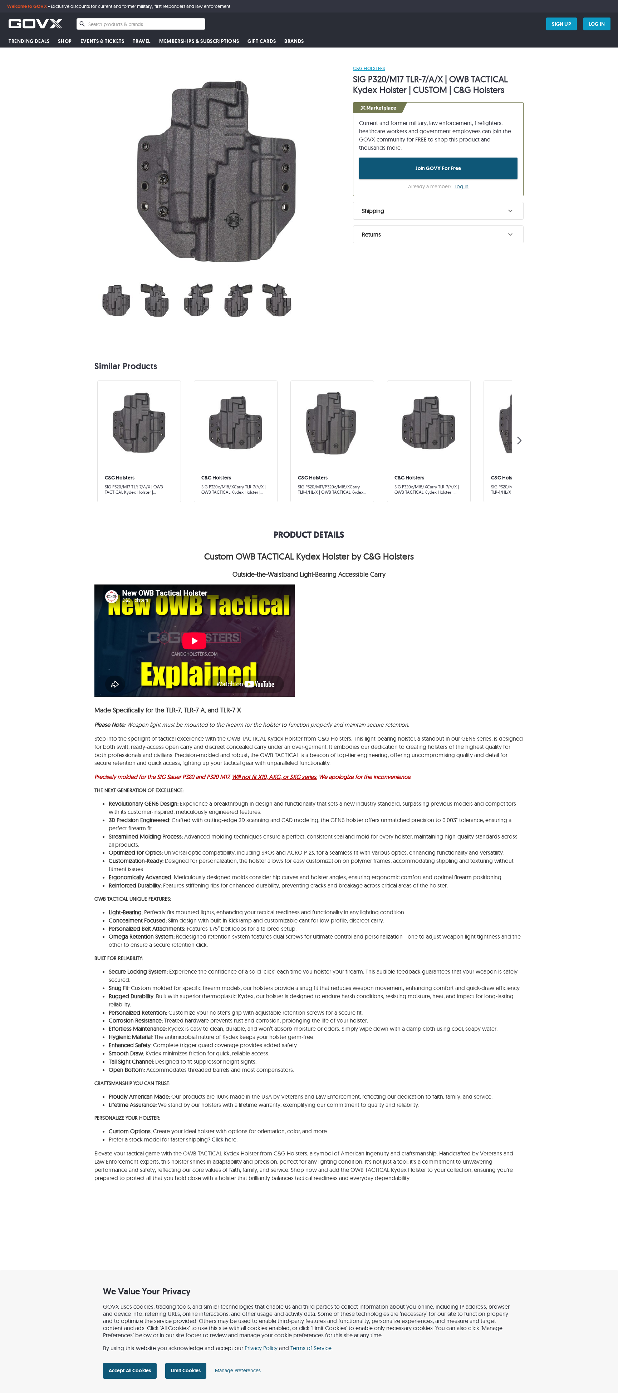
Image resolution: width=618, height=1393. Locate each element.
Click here (224, 1139)
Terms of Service (311, 1348)
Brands (294, 41)
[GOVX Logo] (35, 23)
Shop (65, 41)
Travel (142, 41)
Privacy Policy (261, 1348)
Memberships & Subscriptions (199, 41)
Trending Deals (29, 41)
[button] (438, 210)
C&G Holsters (369, 68)
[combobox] (141, 24)
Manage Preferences (238, 1370)
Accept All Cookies (130, 1370)
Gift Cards (261, 41)
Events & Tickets (102, 41)
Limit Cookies (186, 1370)
